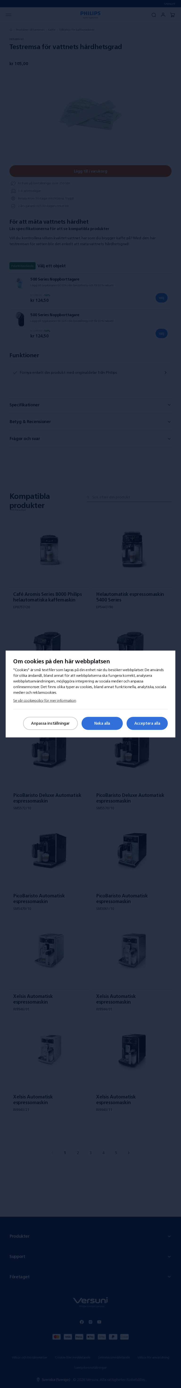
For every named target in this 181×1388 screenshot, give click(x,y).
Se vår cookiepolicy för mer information (44, 700)
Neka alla (102, 723)
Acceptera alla (147, 723)
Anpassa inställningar (50, 723)
